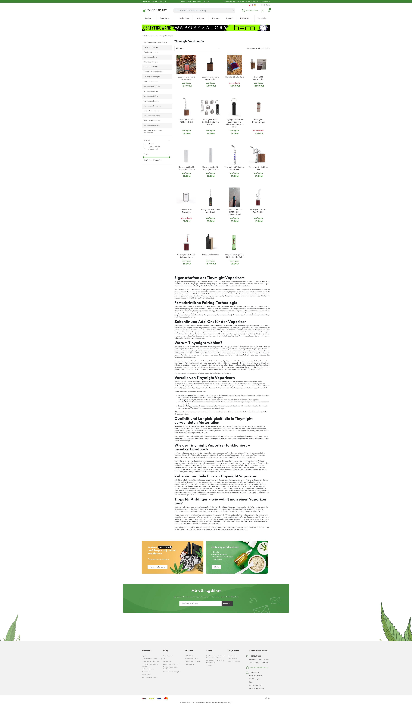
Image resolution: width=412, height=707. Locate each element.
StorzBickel (153, 149)
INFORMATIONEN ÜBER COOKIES (150, 665)
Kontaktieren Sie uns (148, 669)
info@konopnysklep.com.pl (259, 667)
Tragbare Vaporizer (151, 52)
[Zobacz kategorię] (172, 557)
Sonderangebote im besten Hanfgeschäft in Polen (215, 657)
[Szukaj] (232, 10)
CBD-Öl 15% (189, 656)
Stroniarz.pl (228, 702)
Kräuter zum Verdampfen (171, 672)
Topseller (209, 665)
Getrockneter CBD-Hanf (171, 664)
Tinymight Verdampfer (152, 76)
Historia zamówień (234, 661)
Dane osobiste (232, 658)
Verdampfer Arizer (151, 91)
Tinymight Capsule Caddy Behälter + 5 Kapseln (210, 122)
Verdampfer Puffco (151, 96)
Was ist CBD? (146, 674)
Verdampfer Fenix (150, 57)
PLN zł (268, 5)
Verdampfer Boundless (152, 116)
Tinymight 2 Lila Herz (234, 77)
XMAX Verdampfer (151, 62)
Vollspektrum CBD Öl (192, 658)
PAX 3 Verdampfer (151, 81)
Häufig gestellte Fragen (149, 677)
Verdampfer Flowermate (153, 106)
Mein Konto (231, 656)
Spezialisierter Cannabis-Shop (152, 658)
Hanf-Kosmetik (168, 656)
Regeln (144, 656)
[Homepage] (154, 10)
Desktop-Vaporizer (151, 47)
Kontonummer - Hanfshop (150, 661)
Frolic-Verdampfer (210, 255)
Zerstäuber (167, 661)
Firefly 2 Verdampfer (151, 111)
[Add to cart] (195, 90)
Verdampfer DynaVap (152, 125)
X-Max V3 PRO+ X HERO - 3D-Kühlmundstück (234, 212)
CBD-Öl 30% (189, 664)
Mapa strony (146, 672)
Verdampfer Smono (151, 101)
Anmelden (227, 603)
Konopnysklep (154, 146)
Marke (147, 140)
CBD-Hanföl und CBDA (192, 661)
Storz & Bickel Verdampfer (153, 72)
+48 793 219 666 (255, 656)
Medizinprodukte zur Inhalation (155, 42)
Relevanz (179, 48)
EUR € (263, 5)
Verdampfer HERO (151, 67)
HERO (151, 144)
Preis (146, 154)
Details (184, 90)
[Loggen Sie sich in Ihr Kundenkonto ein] (262, 10)
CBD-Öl (165, 658)
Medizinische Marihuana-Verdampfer (153, 131)
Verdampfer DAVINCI (152, 86)
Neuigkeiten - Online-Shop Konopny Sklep (215, 661)
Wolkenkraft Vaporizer (152, 120)
